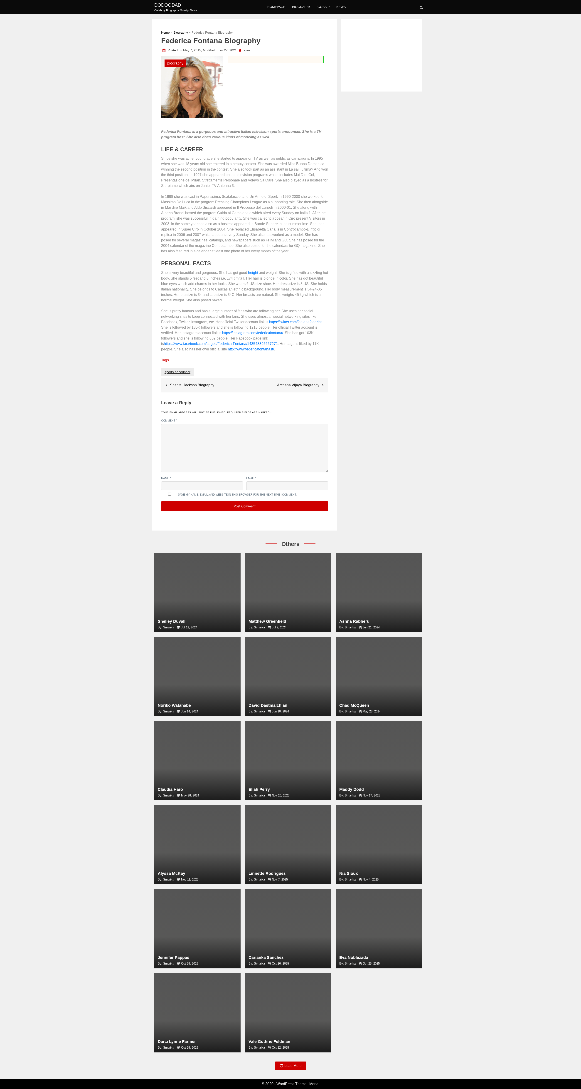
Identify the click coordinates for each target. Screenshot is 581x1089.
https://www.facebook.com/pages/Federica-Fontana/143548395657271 (221, 344)
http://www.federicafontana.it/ (251, 349)
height (253, 273)
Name (166, 478)
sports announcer (177, 372)
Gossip (324, 7)
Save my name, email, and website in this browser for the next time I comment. (237, 494)
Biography (301, 7)
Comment (169, 420)
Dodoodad (167, 4)
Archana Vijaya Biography (298, 385)
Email (251, 478)
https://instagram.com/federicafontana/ (252, 333)
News (341, 7)
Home (165, 32)
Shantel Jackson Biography (192, 385)
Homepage (276, 7)
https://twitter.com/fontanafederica (296, 322)
